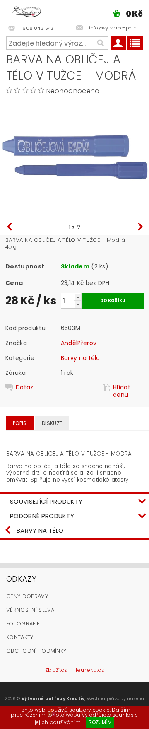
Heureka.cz (88, 670)
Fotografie (23, 624)
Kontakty (20, 637)
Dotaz (25, 387)
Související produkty (46, 501)
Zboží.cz (56, 670)
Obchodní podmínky (36, 651)
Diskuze (52, 423)
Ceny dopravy (27, 596)
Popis (20, 423)
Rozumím (100, 722)
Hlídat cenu (121, 391)
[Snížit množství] (78, 304)
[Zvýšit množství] (78, 297)
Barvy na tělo (80, 358)
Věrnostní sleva (30, 610)
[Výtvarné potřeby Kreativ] (26, 11)
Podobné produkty (42, 516)
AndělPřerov (79, 343)
